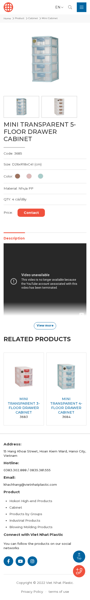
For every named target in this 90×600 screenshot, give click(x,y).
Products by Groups (25, 514)
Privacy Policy (32, 591)
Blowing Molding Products (31, 527)
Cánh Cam (62, 587)
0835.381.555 (40, 470)
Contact (31, 213)
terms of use (59, 591)
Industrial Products (24, 520)
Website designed (33, 587)
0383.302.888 (15, 470)
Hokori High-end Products (30, 501)
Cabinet (15, 507)
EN (57, 7)
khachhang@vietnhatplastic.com (30, 484)
